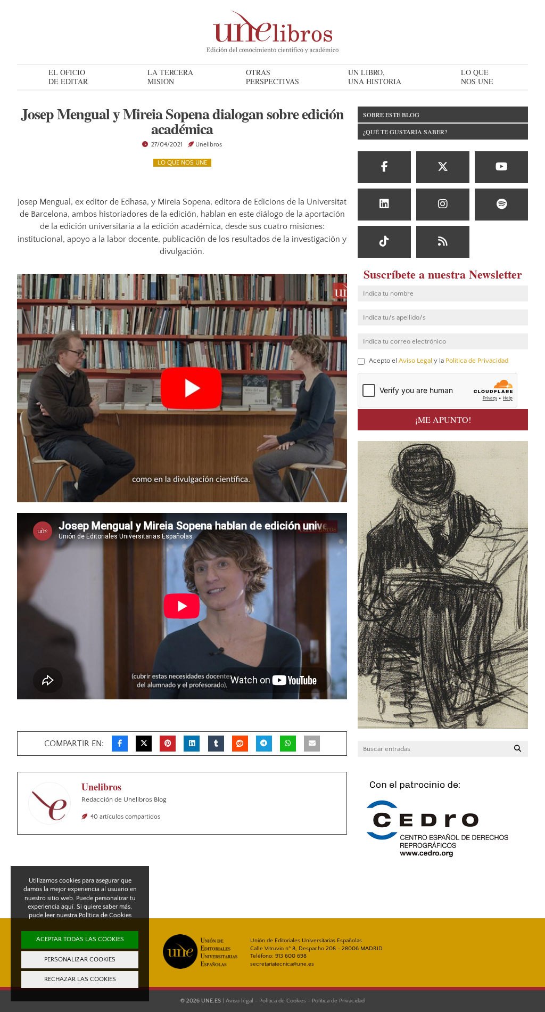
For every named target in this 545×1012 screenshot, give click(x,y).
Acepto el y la (437, 360)
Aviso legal (239, 1001)
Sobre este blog (391, 114)
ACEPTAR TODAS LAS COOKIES (80, 939)
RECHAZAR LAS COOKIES (80, 979)
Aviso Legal (415, 360)
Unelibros (208, 144)
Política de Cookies (282, 1001)
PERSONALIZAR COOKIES (79, 959)
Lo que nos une (182, 162)
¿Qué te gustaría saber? (405, 131)
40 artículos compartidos (125, 816)
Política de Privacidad (476, 360)
